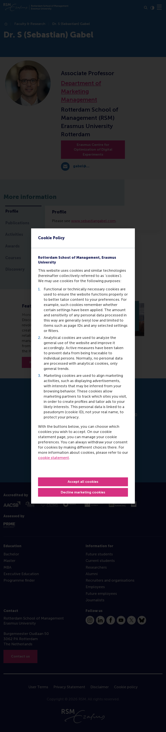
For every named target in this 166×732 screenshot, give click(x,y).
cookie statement (53, 457)
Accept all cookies (83, 482)
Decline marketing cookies (83, 492)
